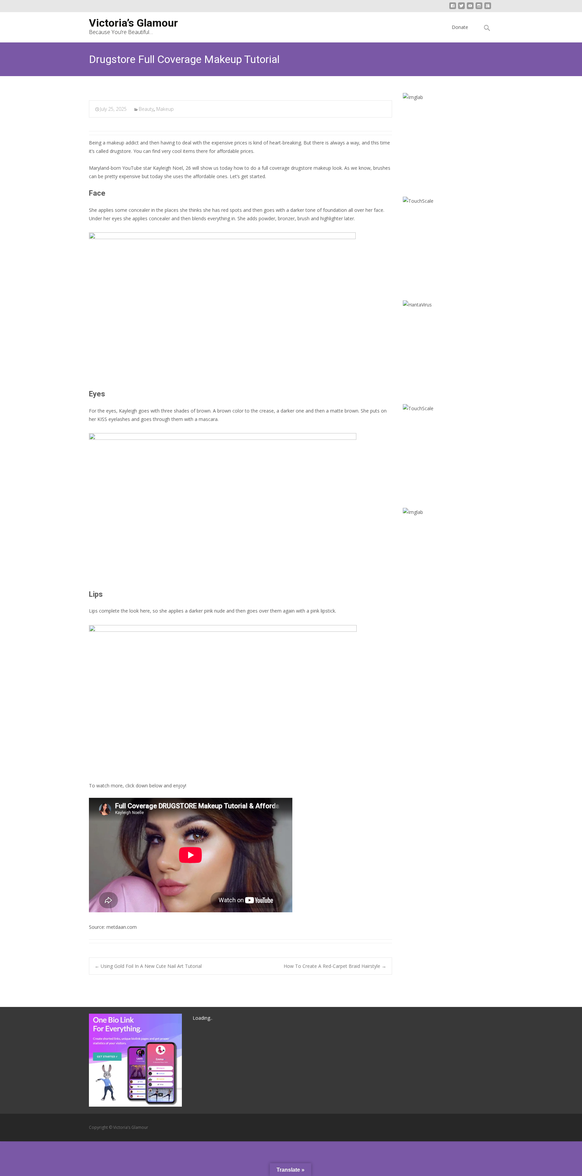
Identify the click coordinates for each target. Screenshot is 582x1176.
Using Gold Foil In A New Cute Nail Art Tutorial (148, 966)
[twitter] (461, 8)
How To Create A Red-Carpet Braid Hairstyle (335, 966)
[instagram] (479, 8)
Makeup (165, 109)
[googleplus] (487, 8)
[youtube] (470, 8)
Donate (460, 27)
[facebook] (452, 8)
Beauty (146, 109)
